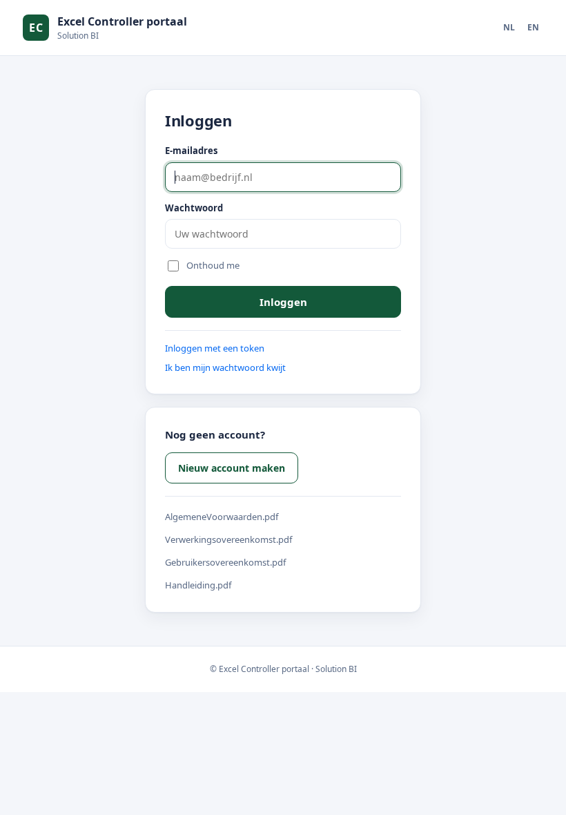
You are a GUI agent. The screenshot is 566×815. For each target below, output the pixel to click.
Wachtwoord (194, 208)
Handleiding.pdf (198, 585)
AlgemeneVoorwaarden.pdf (221, 516)
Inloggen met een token (214, 348)
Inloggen (283, 302)
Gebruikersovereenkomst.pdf (225, 562)
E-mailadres (191, 150)
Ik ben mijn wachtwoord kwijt (225, 367)
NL (509, 27)
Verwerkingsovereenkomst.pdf (228, 539)
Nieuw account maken (231, 467)
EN (533, 27)
